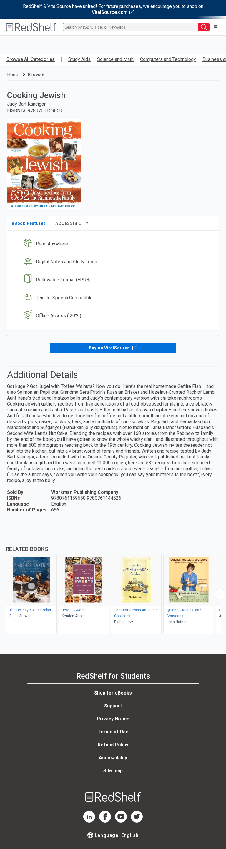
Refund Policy (113, 744)
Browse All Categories (30, 59)
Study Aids (79, 59)
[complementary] (113, 583)
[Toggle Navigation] (216, 27)
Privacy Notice (113, 719)
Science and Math (115, 59)
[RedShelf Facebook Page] (105, 821)
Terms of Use (113, 732)
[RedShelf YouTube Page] (121, 821)
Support (113, 706)
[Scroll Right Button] (220, 594)
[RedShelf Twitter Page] (137, 821)
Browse (36, 74)
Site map (113, 770)
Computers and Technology (168, 59)
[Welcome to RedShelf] (31, 27)
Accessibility (113, 757)
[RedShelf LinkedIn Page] (89, 821)
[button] (112, 244)
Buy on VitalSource (110, 347)
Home (13, 74)
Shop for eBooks (113, 693)
